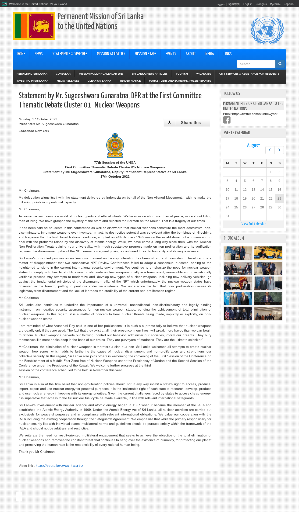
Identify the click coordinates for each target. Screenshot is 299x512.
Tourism (182, 73)
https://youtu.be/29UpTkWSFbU (59, 466)
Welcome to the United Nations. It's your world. (38, 4)
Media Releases (68, 80)
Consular (63, 73)
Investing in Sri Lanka (32, 80)
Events (171, 54)
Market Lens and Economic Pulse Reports (180, 80)
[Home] (5, 4)
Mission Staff (145, 54)
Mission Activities (111, 54)
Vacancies (203, 73)
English (248, 4)
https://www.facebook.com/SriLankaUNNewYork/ (227, 120)
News (39, 54)
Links (228, 54)
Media (209, 54)
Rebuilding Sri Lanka (32, 73)
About (191, 54)
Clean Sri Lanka (99, 80)
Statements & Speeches (69, 54)
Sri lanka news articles (149, 73)
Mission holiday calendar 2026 (101, 73)
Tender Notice (130, 80)
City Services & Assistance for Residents (249, 73)
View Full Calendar (254, 224)
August (253, 145)
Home (21, 54)
